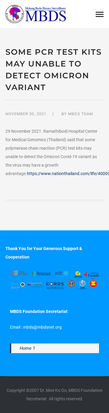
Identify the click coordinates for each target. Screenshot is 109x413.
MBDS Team (80, 114)
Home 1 (27, 348)
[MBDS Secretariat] (35, 13)
